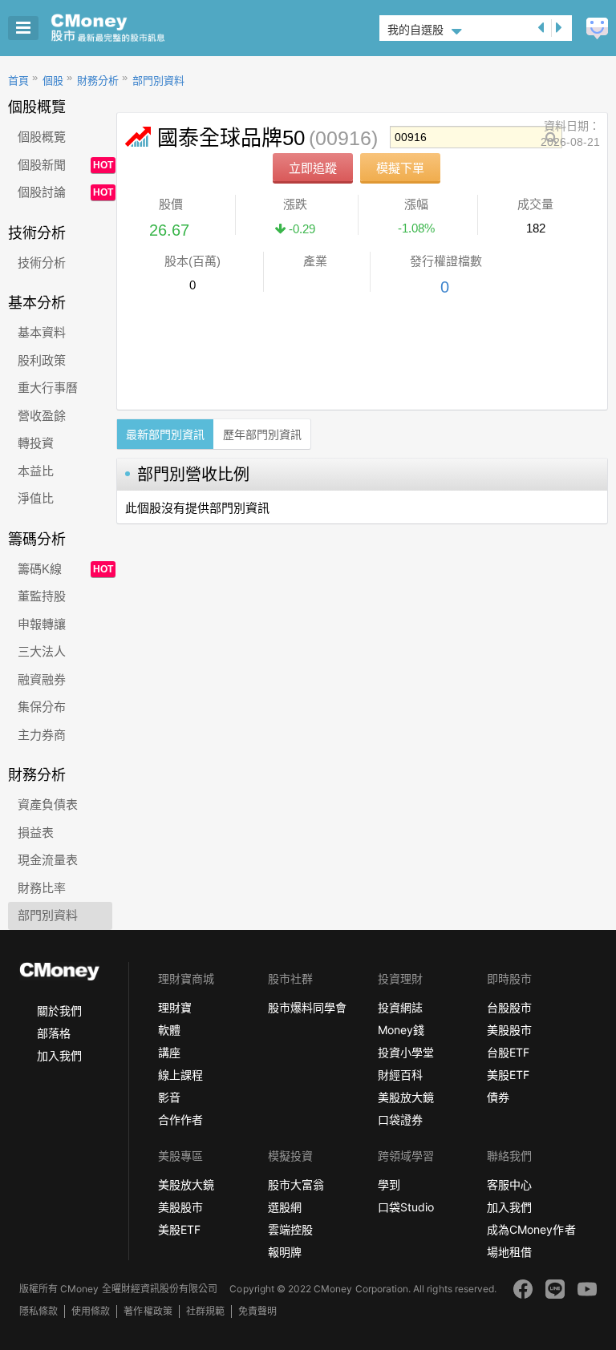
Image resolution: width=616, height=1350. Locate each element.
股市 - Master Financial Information (133, 28)
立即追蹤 (313, 168)
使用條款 (90, 1311)
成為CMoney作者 (531, 1229)
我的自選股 (415, 29)
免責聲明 (257, 1311)
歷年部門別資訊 (262, 434)
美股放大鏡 (406, 1097)
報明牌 (285, 1252)
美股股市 (509, 1030)
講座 (169, 1052)
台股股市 (509, 1007)
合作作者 (180, 1119)
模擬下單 (400, 168)
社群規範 (205, 1311)
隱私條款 (38, 1311)
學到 (389, 1184)
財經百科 (400, 1074)
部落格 (54, 1033)
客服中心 (509, 1184)
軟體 (169, 1030)
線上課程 (180, 1074)
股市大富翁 (296, 1184)
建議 (597, 28)
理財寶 (175, 1007)
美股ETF (508, 1074)
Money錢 (401, 1030)
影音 (169, 1097)
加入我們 (59, 1055)
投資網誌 (400, 1007)
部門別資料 (158, 81)
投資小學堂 (406, 1052)
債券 (498, 1097)
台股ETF (508, 1052)
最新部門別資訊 (165, 434)
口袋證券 (400, 1119)
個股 (53, 81)
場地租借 (509, 1252)
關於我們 (59, 1010)
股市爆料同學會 (307, 1007)
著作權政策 (148, 1311)
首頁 (18, 81)
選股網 (285, 1207)
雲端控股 (290, 1229)
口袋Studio (406, 1207)
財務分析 (98, 81)
